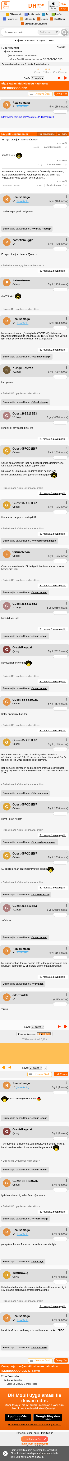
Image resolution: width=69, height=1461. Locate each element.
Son (66, 77)
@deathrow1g (39, 1347)
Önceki (9, 1067)
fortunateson (54, 164)
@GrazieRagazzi (40, 894)
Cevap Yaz (61, 93)
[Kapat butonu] (46, 1439)
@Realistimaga (39, 402)
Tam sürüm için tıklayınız (34, 1443)
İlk (3, 1067)
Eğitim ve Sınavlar (13, 51)
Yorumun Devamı (11, 185)
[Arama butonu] (64, 32)
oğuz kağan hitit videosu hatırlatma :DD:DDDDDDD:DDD (36, 59)
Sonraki (59, 77)
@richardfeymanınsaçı (43, 540)
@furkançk (37, 983)
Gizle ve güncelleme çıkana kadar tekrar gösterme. (34, 1424)
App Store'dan (18, 1418)
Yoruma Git (62, 143)
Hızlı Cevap (61, 1074)
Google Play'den (48, 1418)
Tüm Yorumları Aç (46, 134)
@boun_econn (39, 592)
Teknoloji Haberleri (6, 7)
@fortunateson (39, 793)
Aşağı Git (61, 47)
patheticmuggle (52, 147)
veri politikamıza (25, 1456)
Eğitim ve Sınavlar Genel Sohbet (22, 55)
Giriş (63, 4)
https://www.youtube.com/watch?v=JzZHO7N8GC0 (27, 117)
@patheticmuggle (41, 356)
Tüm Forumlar (10, 47)
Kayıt (63, 9)
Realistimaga (54, 185)
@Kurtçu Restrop (41, 228)
